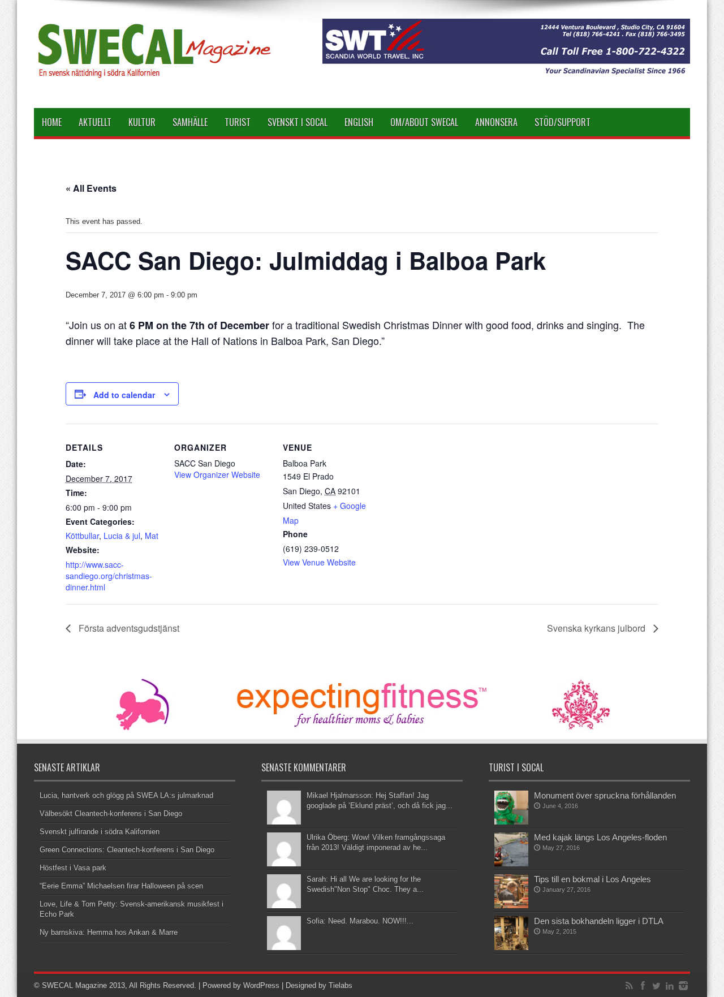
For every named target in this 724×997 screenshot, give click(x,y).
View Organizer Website (217, 474)
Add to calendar (124, 394)
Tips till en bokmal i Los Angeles (592, 879)
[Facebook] (642, 985)
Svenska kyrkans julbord (597, 628)
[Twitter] (656, 985)
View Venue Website (319, 562)
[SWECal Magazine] (155, 79)
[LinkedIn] (669, 985)
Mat (151, 535)
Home (52, 122)
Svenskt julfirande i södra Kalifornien (100, 831)
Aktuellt (95, 122)
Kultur (142, 122)
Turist (238, 122)
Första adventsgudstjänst (127, 628)
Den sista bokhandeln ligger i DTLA (598, 921)
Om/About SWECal (424, 122)
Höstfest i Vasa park (73, 868)
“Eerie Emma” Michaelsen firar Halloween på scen (121, 886)
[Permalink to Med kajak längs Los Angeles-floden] (511, 864)
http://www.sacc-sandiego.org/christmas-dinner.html (109, 576)
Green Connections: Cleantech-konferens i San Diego (127, 849)
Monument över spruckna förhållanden (605, 795)
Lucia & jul (122, 535)
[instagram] (683, 985)
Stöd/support (563, 122)
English (358, 122)
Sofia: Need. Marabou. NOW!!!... (360, 921)
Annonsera (496, 122)
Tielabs (340, 985)
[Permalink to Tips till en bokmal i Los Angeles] (511, 905)
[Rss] (629, 985)
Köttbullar (82, 535)
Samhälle (190, 122)
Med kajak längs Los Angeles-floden (600, 837)
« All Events (91, 188)
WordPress (261, 985)
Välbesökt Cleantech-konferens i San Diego (111, 813)
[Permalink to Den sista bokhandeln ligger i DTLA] (511, 947)
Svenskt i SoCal (297, 122)
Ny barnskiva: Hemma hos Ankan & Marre (109, 932)
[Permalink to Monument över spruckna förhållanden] (511, 822)
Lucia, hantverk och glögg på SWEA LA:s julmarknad (126, 795)
